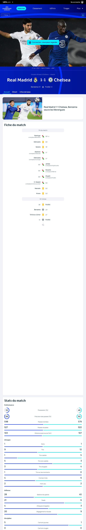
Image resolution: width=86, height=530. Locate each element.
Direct (14, 92)
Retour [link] (6, 15)
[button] (79, 8)
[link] (21, 8)
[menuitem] (22, 8)
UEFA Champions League (7, 8)
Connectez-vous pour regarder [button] (44, 42)
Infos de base (25, 92)
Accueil (7, 92)
